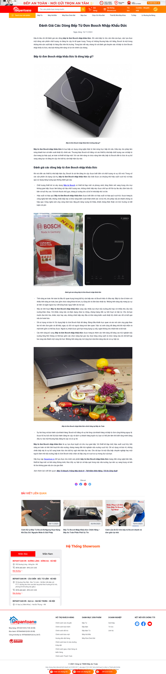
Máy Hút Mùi (52, 15)
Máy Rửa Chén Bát (68, 15)
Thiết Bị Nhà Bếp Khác (118, 15)
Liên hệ (110, 630)
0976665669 (21, 631)
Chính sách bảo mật (63, 634)
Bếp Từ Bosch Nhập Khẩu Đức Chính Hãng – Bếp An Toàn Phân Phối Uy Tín (81, 531)
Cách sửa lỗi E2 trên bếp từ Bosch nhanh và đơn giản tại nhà (123, 531)
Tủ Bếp (133, 15)
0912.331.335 (32, 568)
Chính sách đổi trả (62, 630)
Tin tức (110, 627)
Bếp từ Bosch (69, 185)
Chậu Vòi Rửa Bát (98, 15)
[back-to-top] (161, 660)
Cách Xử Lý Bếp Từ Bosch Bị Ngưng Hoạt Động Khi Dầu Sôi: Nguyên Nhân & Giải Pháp (40, 531)
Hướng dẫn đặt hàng (63, 638)
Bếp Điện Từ (86, 630)
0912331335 (21, 628)
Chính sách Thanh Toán (64, 656)
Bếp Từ (39, 15)
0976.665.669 (21, 568)
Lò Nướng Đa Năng (148, 15)
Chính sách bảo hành (63, 627)
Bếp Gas (84, 15)
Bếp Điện (85, 627)
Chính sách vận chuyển (64, 623)
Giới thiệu (111, 623)
